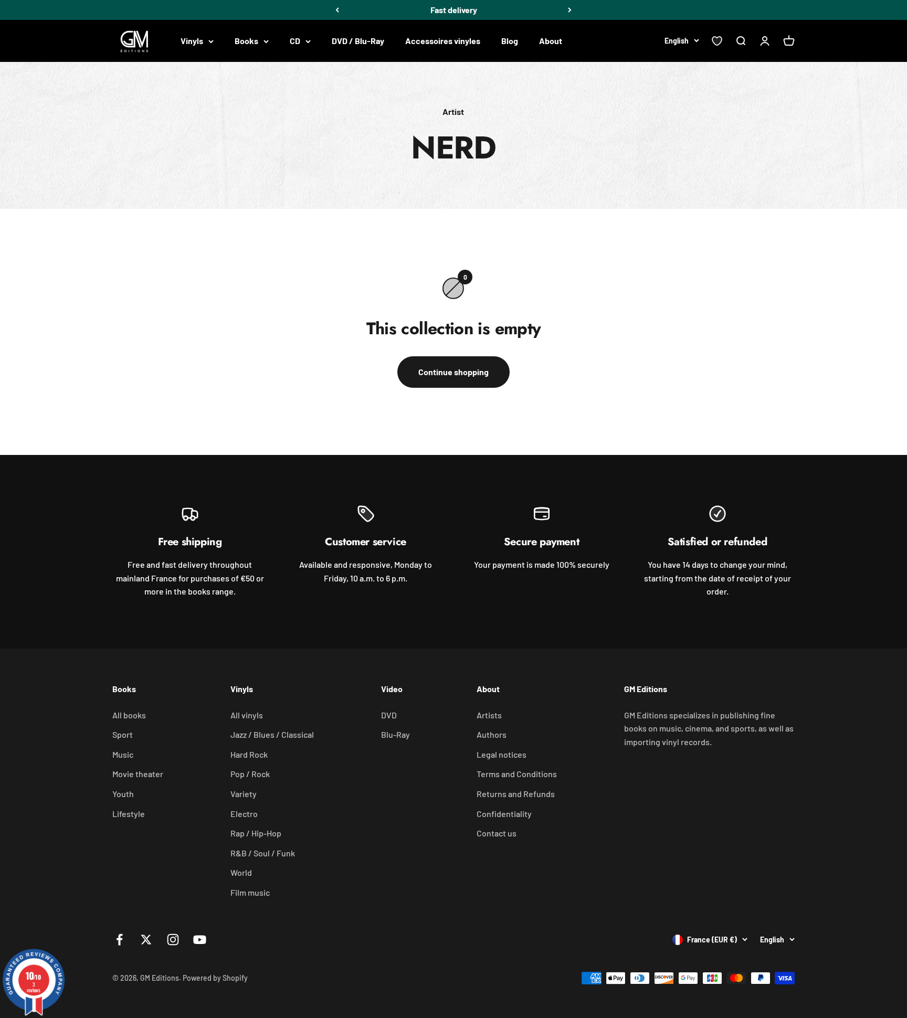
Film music (250, 892)
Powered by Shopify (215, 977)
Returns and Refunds (516, 794)
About (550, 41)
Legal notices (501, 754)
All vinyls (246, 715)
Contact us (496, 833)
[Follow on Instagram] (173, 939)
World (241, 872)
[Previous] (337, 10)
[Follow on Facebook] (119, 939)
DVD (389, 715)
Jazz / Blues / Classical (272, 734)
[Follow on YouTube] (200, 939)
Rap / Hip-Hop (255, 833)
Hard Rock (249, 754)
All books (129, 715)
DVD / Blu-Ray (358, 41)
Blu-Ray (395, 734)
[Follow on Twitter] (146, 939)
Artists (489, 715)
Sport (122, 734)
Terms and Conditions (517, 774)
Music (122, 754)
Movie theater (137, 774)
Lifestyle (128, 814)
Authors (492, 734)
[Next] (570, 10)
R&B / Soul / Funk (262, 853)
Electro (244, 814)
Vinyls (192, 41)
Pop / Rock (250, 774)
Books (246, 41)
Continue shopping (453, 372)
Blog (509, 41)
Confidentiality (504, 814)
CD (295, 41)
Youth (123, 794)
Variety (243, 794)
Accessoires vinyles (442, 41)
